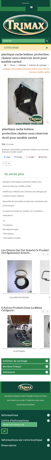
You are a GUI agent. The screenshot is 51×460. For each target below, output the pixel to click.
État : (4, 144)
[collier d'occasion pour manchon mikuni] (20, 277)
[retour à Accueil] (5, 65)
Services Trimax (12, 366)
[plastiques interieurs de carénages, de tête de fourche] (19, 331)
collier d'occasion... (20, 297)
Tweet (7, 157)
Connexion (25, 3)
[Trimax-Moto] (25, 25)
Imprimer (9, 163)
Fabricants (9, 372)
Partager (18, 157)
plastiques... (19, 351)
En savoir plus (14, 174)
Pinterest (43, 157)
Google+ (31, 157)
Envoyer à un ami (4, 163)
